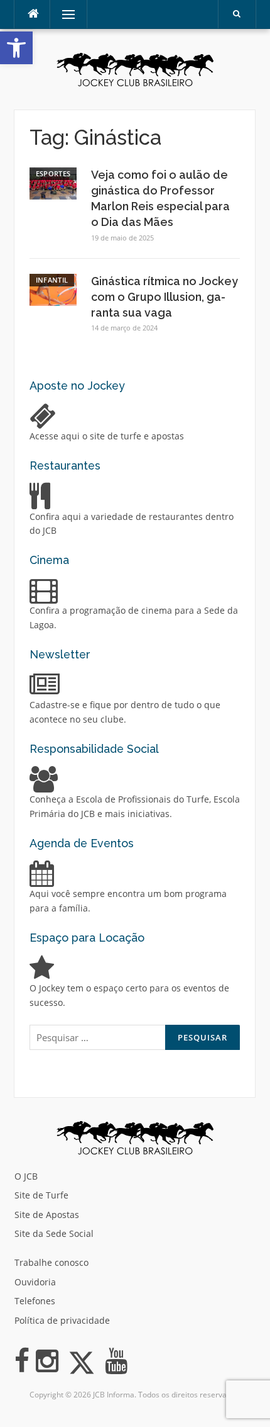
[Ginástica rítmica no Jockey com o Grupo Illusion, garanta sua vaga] (53, 289)
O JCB (26, 1176)
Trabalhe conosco (51, 1262)
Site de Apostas (46, 1215)
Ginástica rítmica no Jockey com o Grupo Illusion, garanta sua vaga (164, 296)
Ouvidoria (35, 1282)
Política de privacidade (62, 1320)
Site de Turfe (41, 1195)
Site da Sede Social (54, 1233)
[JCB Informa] (135, 68)
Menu (63, 14)
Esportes (53, 173)
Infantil (52, 280)
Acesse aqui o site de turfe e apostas (107, 436)
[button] (16, 47)
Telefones (34, 1301)
